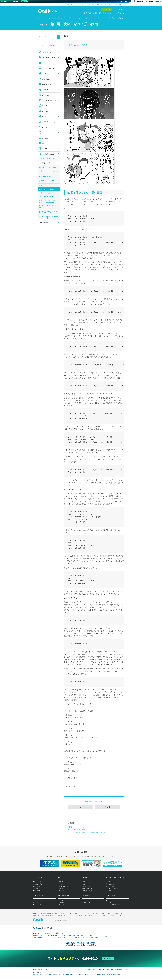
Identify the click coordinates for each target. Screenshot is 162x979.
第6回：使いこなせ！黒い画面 (78, 45)
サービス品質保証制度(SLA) (73, 915)
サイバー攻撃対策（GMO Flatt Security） (80, 937)
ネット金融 (97, 974)
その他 (118, 974)
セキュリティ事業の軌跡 (105, 937)
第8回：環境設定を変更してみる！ (79, 830)
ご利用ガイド (87, 13)
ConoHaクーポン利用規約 (72, 914)
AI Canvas (99, 5)
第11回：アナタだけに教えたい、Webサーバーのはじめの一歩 (87, 832)
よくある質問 (97, 13)
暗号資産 (104, 974)
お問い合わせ (120, 13)
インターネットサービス (38, 974)
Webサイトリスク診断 (78, 935)
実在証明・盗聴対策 (37, 937)
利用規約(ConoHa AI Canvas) (106, 914)
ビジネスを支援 (61, 974)
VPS (72, 5)
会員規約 (35, 914)
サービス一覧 (113, 5)
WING (67, 5)
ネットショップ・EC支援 (50, 974)
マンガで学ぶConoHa (84, 18)
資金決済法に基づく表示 (60, 915)
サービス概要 (118, 915)
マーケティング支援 (78, 974)
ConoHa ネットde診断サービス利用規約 (89, 914)
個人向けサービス (111, 974)
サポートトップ (42, 18)
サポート (121, 5)
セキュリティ (69, 974)
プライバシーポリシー (94, 915)
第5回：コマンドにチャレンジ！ (78, 827)
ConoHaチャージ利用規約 (58, 914)
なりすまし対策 (94, 937)
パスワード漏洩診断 (67, 935)
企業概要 (112, 915)
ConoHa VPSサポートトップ (57, 18)
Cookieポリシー (104, 915)
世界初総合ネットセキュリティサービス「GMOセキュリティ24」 (47, 935)
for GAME (91, 5)
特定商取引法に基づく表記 (47, 915)
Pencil (105, 5)
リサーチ (86, 974)
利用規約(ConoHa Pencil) (120, 914)
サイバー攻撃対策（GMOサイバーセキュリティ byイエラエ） (56, 937)
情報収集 (91, 974)
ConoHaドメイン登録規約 (45, 914)
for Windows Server (81, 5)
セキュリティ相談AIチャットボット (92, 935)
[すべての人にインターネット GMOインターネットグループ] (149, 1)
